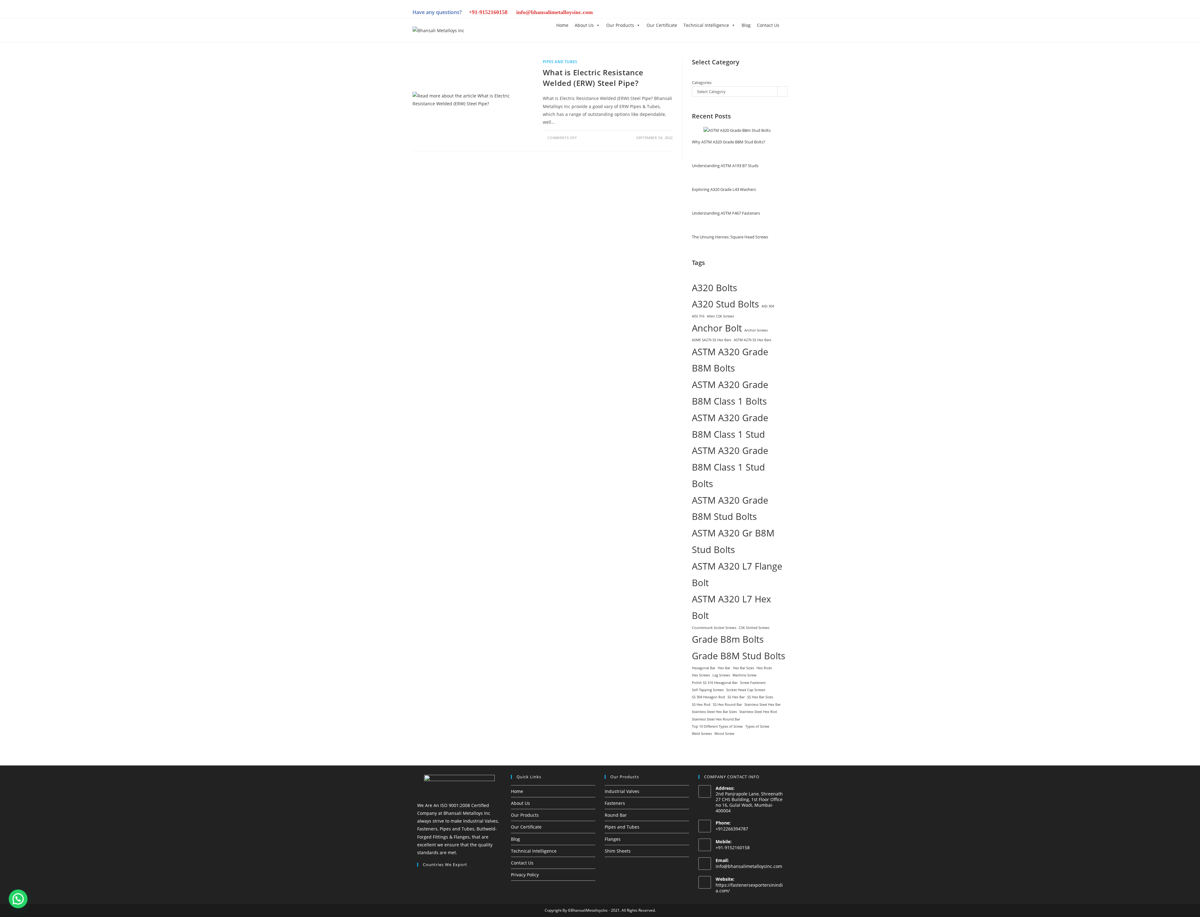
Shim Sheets (618, 851)
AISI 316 (698, 316)
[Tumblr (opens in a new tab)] (752, 13)
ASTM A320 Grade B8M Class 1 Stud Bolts (730, 467)
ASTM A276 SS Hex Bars (752, 340)
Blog (746, 25)
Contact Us (768, 25)
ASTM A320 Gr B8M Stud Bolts (733, 541)
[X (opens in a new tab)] (709, 13)
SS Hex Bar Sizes (760, 697)
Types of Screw (757, 726)
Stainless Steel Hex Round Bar (716, 719)
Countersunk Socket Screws (714, 627)
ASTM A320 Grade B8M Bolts (730, 360)
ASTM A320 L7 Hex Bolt (731, 607)
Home (562, 25)
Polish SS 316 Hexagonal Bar (715, 682)
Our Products (620, 25)
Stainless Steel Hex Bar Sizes (714, 712)
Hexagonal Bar (703, 668)
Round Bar (616, 815)
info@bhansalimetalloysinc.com (554, 12)
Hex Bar (724, 668)
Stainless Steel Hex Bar (762, 704)
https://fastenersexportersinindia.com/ (749, 888)
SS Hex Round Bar (727, 704)
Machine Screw (744, 675)
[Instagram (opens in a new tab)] (730, 13)
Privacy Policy (525, 875)
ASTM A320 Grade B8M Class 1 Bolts (730, 392)
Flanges (613, 839)
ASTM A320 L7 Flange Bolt (737, 574)
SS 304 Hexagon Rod (708, 697)
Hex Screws (701, 675)
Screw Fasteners (753, 682)
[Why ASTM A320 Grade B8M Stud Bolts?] (737, 130)
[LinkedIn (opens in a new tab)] (741, 13)
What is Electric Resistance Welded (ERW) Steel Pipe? (593, 77)
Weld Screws (702, 733)
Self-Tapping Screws (708, 690)
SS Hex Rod (701, 704)
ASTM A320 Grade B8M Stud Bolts (730, 508)
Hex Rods (764, 668)
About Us (584, 25)
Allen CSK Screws (720, 316)
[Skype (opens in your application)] (762, 13)
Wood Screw (724, 733)
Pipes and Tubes (560, 61)
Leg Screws (721, 675)
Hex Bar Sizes (743, 668)
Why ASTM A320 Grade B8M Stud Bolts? (728, 142)
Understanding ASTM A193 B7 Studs (725, 165)
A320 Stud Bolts (725, 304)
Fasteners (615, 803)
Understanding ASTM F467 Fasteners (726, 213)
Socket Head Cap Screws (745, 690)
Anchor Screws (756, 330)
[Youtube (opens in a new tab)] (773, 13)
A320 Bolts (714, 288)
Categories (702, 82)
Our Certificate (662, 25)
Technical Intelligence (706, 25)
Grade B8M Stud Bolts (738, 656)
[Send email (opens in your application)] (783, 13)
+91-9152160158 (488, 12)
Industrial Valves (622, 791)
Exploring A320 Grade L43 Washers (724, 189)
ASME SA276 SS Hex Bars (711, 340)
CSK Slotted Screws (754, 627)
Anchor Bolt (717, 328)
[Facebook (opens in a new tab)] (720, 13)
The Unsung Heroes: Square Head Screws (730, 237)
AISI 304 (768, 306)
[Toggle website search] (787, 25)
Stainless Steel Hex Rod (758, 712)
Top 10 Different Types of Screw (717, 726)
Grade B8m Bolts (728, 639)
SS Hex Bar (736, 697)
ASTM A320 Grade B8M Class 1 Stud (730, 426)
